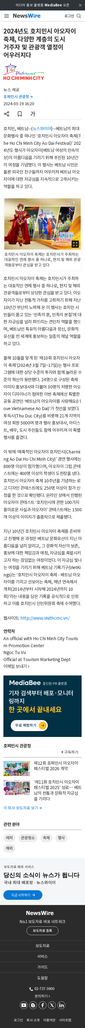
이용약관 (49, 1020)
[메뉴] (6, 15)
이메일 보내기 (16, 666)
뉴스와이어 (42, 128)
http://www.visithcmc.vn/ (44, 618)
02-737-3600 (44, 988)
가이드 (42, 967)
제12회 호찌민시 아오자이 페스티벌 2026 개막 (56, 766)
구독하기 (71, 752)
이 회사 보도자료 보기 (22, 808)
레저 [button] (9, 837)
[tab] (42, 946)
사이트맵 (65, 1020)
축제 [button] (46, 837)
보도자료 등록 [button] (42, 930)
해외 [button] (9, 848)
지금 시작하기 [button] (20, 895)
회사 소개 (33, 1020)
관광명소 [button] (28, 837)
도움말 (42, 978)
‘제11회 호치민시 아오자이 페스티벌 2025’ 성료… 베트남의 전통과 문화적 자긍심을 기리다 (58, 790)
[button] (6, 113)
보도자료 (43, 945)
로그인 (18, 1020)
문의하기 (42, 996)
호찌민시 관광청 (17, 96)
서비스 (42, 956)
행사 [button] (61, 837)
